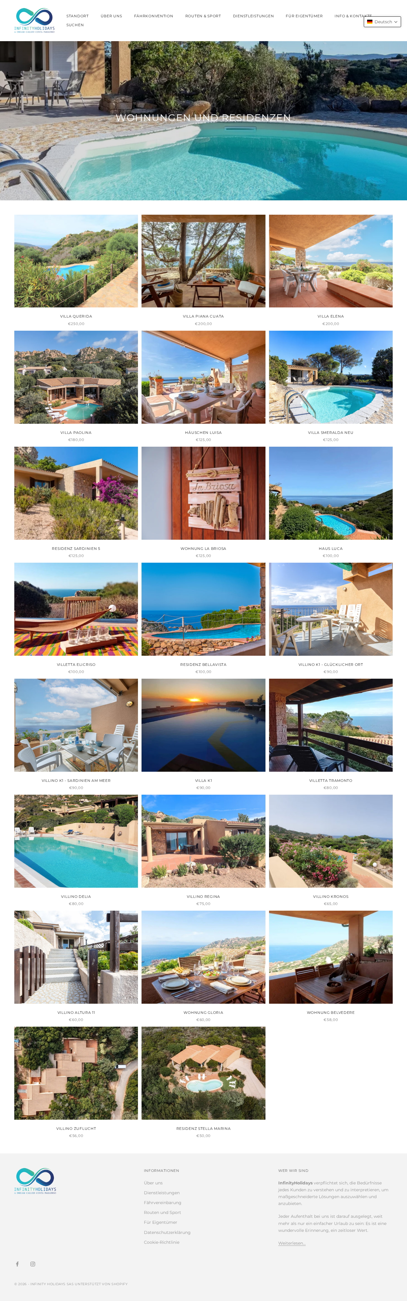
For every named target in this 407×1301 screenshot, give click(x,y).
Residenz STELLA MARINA (203, 1128)
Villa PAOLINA (75, 432)
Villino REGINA (203, 896)
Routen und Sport (162, 1212)
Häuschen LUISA (203, 432)
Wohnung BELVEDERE (331, 1012)
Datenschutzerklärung (167, 1232)
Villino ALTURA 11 (76, 1012)
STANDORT (77, 16)
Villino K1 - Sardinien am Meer (76, 780)
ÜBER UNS (111, 16)
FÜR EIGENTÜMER (304, 16)
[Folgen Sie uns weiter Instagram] (33, 1264)
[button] (382, 22)
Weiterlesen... (292, 1243)
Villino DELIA (76, 896)
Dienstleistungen (162, 1192)
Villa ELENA (331, 316)
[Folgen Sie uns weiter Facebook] (17, 1264)
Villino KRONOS (330, 896)
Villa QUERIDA (76, 316)
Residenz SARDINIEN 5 (76, 548)
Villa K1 (203, 780)
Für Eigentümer (160, 1222)
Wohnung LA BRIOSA (203, 548)
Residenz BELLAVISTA (203, 664)
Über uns (153, 1183)
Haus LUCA (331, 548)
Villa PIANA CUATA (203, 316)
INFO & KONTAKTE (353, 16)
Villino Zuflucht (76, 1128)
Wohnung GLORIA (203, 1012)
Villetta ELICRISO (76, 664)
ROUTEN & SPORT (203, 16)
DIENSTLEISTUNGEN (253, 16)
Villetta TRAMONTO (330, 780)
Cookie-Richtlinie (161, 1242)
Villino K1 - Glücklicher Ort (331, 664)
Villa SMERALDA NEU (330, 432)
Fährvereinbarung (162, 1202)
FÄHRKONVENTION (153, 16)
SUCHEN (75, 25)
